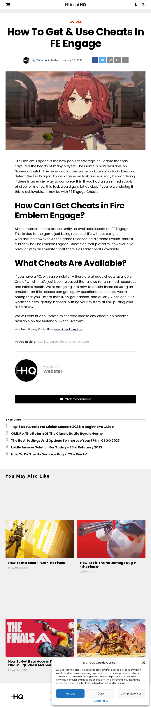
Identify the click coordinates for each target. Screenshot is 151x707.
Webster (41, 60)
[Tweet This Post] (102, 60)
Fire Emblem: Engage (32, 161)
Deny (101, 693)
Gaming (42, 341)
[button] (143, 663)
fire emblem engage (74, 341)
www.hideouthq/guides (68, 329)
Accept (70, 693)
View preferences (131, 693)
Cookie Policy (100, 700)
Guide (54, 341)
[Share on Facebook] (95, 60)
